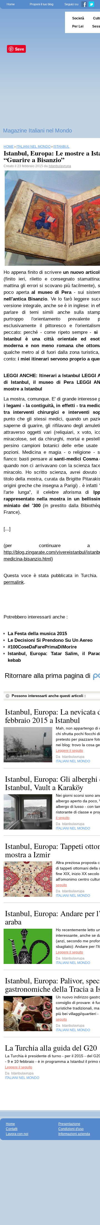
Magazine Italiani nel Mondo (37, 130)
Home (11, 4)
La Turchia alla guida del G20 (51, 1047)
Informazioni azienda (74, 1134)
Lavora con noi (17, 1134)
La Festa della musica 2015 (37, 633)
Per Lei (77, 26)
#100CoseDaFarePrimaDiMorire (42, 647)
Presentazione (69, 1124)
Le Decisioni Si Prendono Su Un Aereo (50, 640)
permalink (14, 582)
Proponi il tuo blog (41, 4)
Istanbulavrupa (60, 166)
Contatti (12, 1129)
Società (78, 18)
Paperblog (30, 22)
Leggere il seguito (69, 751)
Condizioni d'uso (71, 1129)
